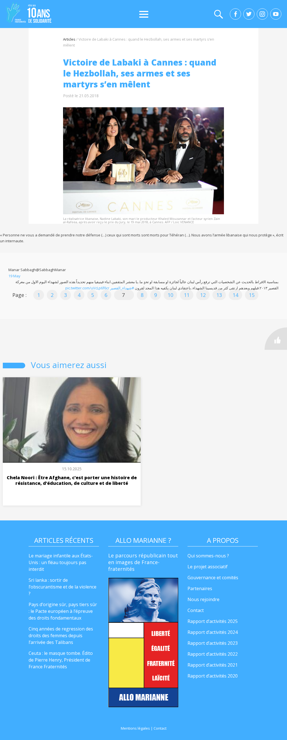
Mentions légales (135, 728)
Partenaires (200, 588)
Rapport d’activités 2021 (213, 665)
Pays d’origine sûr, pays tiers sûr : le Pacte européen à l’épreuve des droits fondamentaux (63, 611)
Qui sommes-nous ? (208, 556)
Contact (196, 610)
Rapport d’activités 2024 (213, 632)
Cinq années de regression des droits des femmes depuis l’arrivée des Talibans (61, 635)
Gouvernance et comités (213, 577)
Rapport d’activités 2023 (213, 643)
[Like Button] (276, 338)
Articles (69, 39)
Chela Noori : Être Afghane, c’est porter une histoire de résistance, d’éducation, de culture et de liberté (72, 480)
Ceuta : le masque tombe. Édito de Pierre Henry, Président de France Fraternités (61, 660)
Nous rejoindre (203, 599)
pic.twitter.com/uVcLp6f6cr (87, 287)
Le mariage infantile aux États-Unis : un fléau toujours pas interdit (61, 562)
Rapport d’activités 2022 (213, 654)
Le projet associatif (208, 567)
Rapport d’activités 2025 (213, 621)
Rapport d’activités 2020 (213, 676)
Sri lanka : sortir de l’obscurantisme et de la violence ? (62, 587)
